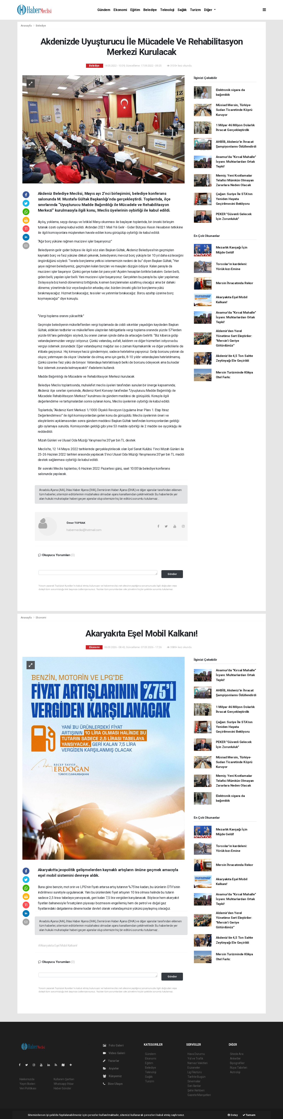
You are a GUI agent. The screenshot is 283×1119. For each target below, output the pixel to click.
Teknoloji (167, 10)
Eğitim (135, 10)
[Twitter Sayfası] (28, 1065)
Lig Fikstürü (194, 1072)
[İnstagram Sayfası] (36, 1065)
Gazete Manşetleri (199, 1095)
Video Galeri (116, 1053)
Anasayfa (26, 25)
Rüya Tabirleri (238, 1067)
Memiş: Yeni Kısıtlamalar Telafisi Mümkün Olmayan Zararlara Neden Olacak (235, 180)
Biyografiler (237, 1063)
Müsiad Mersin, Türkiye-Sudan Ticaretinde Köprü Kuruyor (234, 110)
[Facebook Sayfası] (21, 1065)
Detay (234, 1115)
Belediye (150, 10)
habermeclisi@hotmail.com (84, 530)
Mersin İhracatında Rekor (234, 283)
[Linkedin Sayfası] (50, 1065)
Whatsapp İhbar (64, 1083)
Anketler (235, 1058)
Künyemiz (115, 1076)
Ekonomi (120, 10)
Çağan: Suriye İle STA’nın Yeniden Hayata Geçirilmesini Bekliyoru (234, 199)
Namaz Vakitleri (197, 1063)
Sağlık (182, 10)
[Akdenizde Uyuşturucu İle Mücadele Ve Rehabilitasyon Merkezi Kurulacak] (103, 129)
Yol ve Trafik (195, 1058)
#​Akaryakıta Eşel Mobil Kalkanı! (57, 945)
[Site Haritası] (65, 1065)
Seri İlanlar (194, 1085)
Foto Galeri (116, 1045)
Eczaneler (193, 1067)
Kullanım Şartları (64, 1079)
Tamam (250, 1115)
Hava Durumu (196, 1054)
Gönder (172, 574)
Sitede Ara (236, 1054)
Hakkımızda (26, 1079)
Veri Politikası (27, 1088)
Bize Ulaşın (115, 1083)
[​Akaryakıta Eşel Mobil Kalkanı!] (103, 758)
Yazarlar (113, 1060)
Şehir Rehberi (195, 1090)
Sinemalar (194, 1081)
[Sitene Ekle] (72, 1065)
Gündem (103, 10)
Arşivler (113, 1068)
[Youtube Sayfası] (43, 1065)
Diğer (208, 10)
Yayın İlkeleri (27, 1083)
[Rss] (57, 1065)
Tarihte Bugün (196, 1076)
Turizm (195, 10)
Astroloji (235, 1072)
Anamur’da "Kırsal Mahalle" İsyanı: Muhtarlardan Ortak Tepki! (236, 162)
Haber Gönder (62, 1088)
